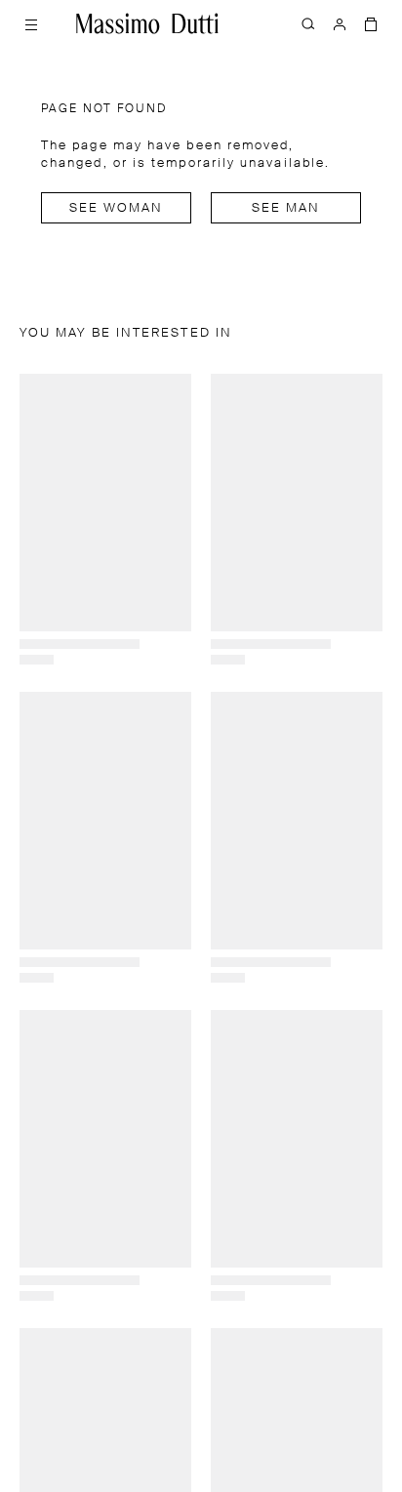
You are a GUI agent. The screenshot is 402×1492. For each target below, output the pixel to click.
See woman (116, 208)
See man (286, 208)
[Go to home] (147, 23)
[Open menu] (31, 23)
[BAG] (370, 23)
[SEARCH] (308, 23)
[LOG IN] (339, 23)
